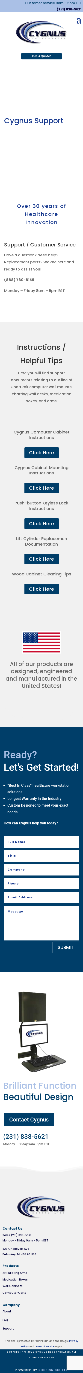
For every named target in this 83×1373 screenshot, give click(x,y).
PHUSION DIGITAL (53, 1370)
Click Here (41, 452)
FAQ (5, 1320)
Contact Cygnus (29, 1119)
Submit (66, 947)
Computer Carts (14, 1293)
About (7, 1311)
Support (8, 1328)
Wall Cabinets (13, 1286)
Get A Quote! (41, 56)
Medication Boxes (15, 1279)
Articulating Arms (15, 1273)
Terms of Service (44, 1346)
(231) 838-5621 (69, 9)
